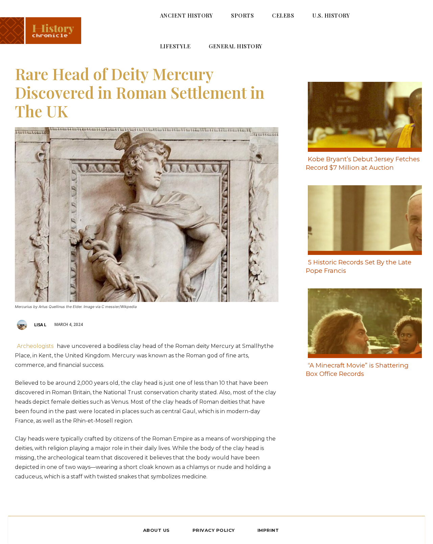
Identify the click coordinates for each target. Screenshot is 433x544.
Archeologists (35, 346)
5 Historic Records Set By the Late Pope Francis (358, 266)
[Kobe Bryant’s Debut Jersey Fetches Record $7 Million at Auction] (363, 115)
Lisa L (40, 325)
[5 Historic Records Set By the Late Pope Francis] (363, 219)
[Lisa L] (23, 324)
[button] (416, 30)
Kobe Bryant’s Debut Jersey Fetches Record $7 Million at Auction (363, 163)
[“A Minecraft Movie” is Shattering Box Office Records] (363, 322)
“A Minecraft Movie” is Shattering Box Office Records (357, 369)
